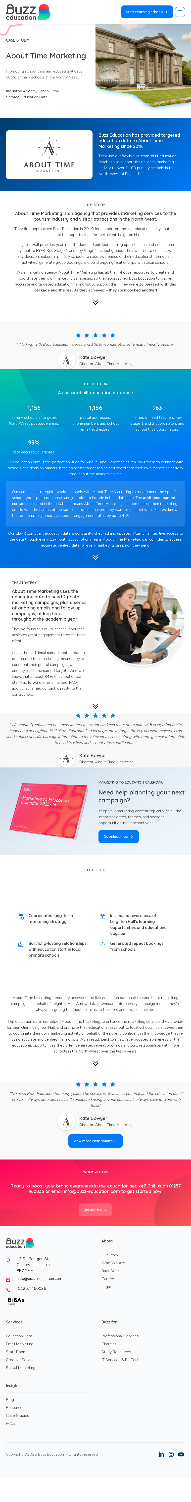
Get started (93, 1210)
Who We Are (113, 1263)
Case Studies (17, 1415)
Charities (109, 1344)
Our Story (109, 1255)
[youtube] (181, 1454)
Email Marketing (19, 1344)
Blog (10, 1399)
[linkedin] (161, 1454)
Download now (116, 836)
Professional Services (120, 1336)
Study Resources (116, 1352)
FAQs (11, 1423)
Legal (106, 1287)
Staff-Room (16, 1352)
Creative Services (21, 1360)
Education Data (19, 1336)
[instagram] (171, 1454)
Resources (15, 1407)
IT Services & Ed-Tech (120, 1360)
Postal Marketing (20, 1367)
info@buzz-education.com (92, 1191)
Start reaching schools (144, 12)
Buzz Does (110, 1271)
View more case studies (93, 1141)
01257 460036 (32, 1288)
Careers (108, 1279)
